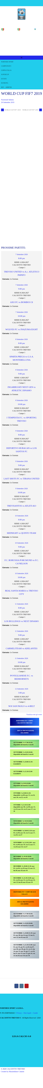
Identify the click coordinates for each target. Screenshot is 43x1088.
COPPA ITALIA (6, 70)
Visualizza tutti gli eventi (34, 714)
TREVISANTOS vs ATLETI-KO (21, 506)
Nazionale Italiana (7, 100)
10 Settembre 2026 (21, 516)
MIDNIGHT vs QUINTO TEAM (21, 533)
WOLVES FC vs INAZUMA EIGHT (21, 329)
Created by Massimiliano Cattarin (12, 1071)
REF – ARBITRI (6, 87)
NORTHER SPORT (7, 62)
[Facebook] (16, 986)
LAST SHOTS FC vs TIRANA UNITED (21, 478)
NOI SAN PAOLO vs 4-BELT (21, 706)
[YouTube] (27, 986)
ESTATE (4, 79)
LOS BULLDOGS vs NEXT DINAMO (21, 621)
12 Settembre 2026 (21, 689)
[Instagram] (21, 986)
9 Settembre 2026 (21, 431)
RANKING (4, 83)
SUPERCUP (5, 74)
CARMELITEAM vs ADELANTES (21, 648)
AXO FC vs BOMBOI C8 (21, 302)
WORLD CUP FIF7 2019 (11, 110)
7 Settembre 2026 (21, 254)
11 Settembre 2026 (21, 604)
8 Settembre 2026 (21, 339)
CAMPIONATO (6, 66)
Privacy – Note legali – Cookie (27, 1013)
